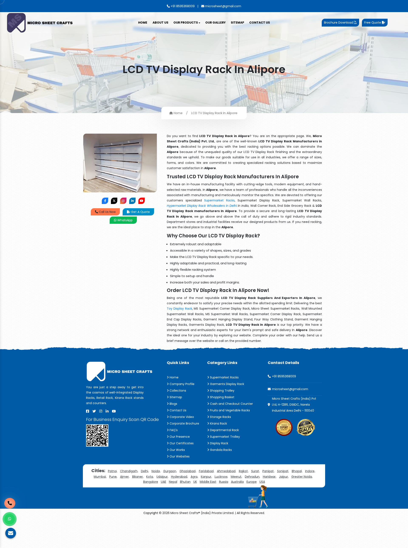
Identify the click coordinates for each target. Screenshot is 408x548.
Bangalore (150, 482)
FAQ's (173, 430)
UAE (163, 482)
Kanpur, (206, 476)
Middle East (208, 482)
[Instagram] (100, 411)
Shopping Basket (221, 397)
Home (142, 22)
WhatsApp (124, 220)
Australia (237, 482)
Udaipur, (162, 476)
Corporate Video (181, 417)
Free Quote (373, 22)
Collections (177, 390)
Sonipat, (283, 471)
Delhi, (145, 471)
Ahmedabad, (226, 471)
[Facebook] (87, 411)
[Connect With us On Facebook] (105, 201)
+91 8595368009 (182, 6)
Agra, (194, 476)
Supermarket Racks (219, 200)
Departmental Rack (224, 430)
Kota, (150, 476)
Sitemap (237, 22)
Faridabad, (206, 471)
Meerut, (236, 476)
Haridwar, (269, 476)
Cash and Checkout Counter (231, 404)
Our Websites (179, 456)
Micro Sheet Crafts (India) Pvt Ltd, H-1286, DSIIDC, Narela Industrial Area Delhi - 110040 (294, 404)
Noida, (156, 471)
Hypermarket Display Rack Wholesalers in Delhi (202, 206)
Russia (223, 482)
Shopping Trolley (221, 390)
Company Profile (181, 384)
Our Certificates (181, 443)
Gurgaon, (170, 471)
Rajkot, (243, 471)
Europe (251, 482)
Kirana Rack (218, 423)
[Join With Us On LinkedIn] (132, 201)
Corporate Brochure (184, 423)
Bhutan (185, 482)
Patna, (112, 471)
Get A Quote (140, 212)
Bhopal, (297, 471)
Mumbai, (100, 476)
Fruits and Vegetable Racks (229, 410)
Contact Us (259, 22)
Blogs (173, 404)
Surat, (255, 471)
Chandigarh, (129, 471)
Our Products (185, 22)
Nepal (173, 482)
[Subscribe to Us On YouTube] (141, 201)
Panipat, (268, 471)
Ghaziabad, (188, 471)
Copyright (150, 513)
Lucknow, (221, 476)
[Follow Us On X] (114, 201)
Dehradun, (252, 476)
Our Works (177, 450)
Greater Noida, (302, 476)
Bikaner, (137, 476)
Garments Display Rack (226, 384)
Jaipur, (284, 476)
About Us (160, 22)
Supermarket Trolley (224, 437)
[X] (94, 411)
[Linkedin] (107, 411)
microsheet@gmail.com (222, 6)
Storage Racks (220, 417)
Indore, (310, 471)
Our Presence (179, 437)
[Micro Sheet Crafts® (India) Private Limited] (40, 22)
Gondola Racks (220, 450)
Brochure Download (339, 22)
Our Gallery (215, 22)
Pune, (113, 476)
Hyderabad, (179, 476)
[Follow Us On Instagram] (123, 201)
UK (195, 482)
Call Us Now (107, 212)
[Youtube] (114, 411)
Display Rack (218, 443)
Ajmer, (124, 476)
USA (262, 482)
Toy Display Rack (179, 308)
